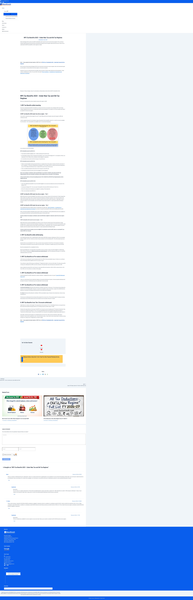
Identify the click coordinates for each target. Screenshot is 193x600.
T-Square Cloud (102, 598)
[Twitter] (40, 374)
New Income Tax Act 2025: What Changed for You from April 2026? (15, 418)
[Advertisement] (43, 54)
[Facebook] (0, 2)
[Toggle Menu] (10, 14)
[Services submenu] (11, 571)
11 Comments (4, 420)
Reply (9, 480)
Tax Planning (9, 420)
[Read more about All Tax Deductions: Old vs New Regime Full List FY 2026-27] (64, 416)
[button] (7, 11)
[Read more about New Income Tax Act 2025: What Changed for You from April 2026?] (22, 416)
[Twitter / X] (45, 374)
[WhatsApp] (47, 374)
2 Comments (46, 420)
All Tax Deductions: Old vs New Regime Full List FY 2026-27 (55, 418)
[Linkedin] (3, 2)
